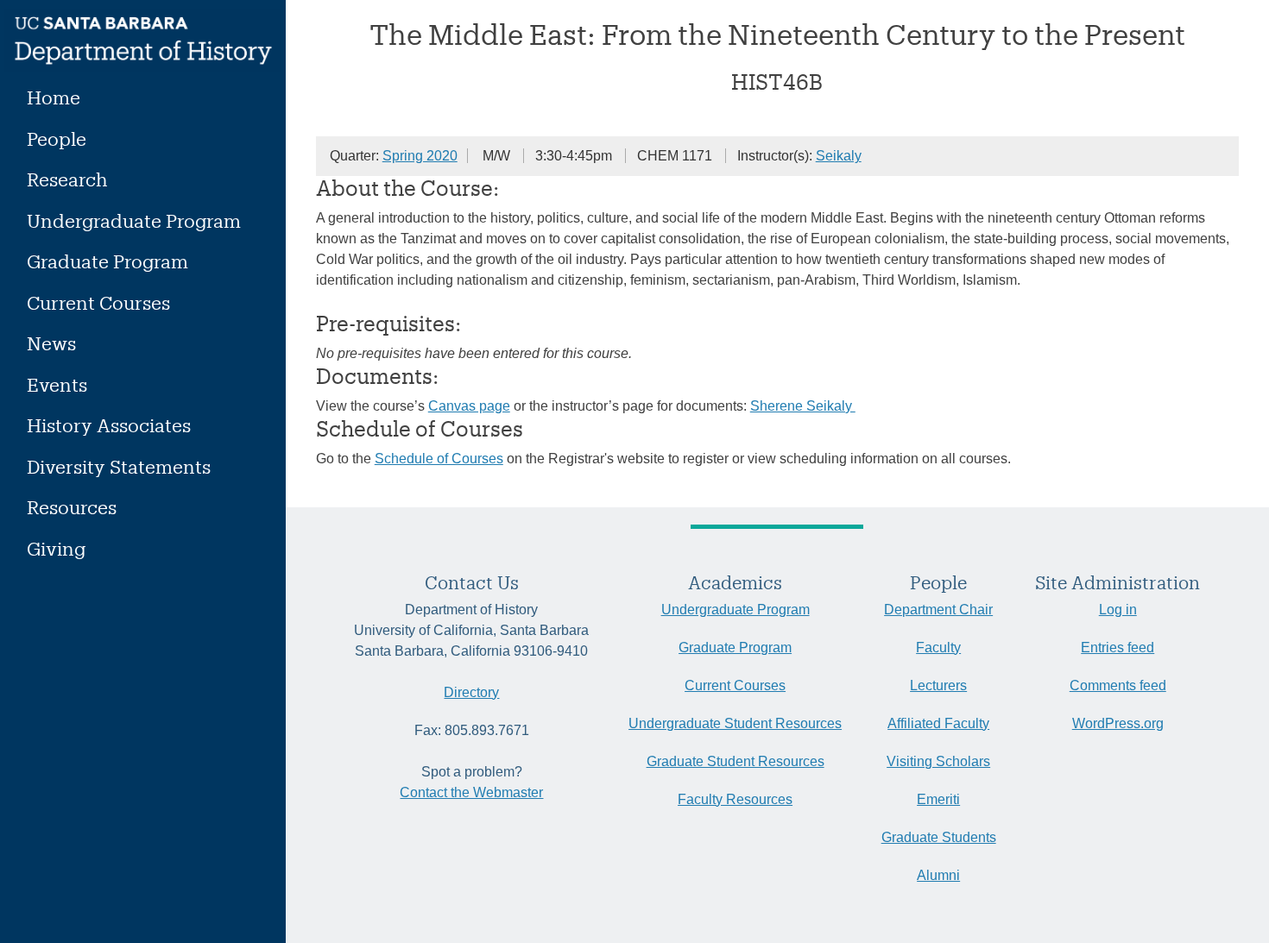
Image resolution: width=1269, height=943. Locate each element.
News (51, 343)
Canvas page (469, 406)
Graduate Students (938, 837)
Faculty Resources (735, 799)
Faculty (938, 647)
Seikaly (839, 155)
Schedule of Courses (439, 458)
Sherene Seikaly (802, 406)
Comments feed (1118, 685)
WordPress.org (1118, 723)
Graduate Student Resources (735, 761)
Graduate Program (107, 261)
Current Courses (98, 302)
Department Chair (938, 609)
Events (57, 384)
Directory (471, 692)
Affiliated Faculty (938, 723)
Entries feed (1117, 647)
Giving (56, 548)
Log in (1118, 609)
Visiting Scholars (938, 761)
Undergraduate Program (134, 220)
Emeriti (938, 799)
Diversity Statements (119, 466)
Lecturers (938, 685)
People (56, 138)
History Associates (109, 425)
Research (67, 179)
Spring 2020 (420, 155)
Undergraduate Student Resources (735, 723)
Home (53, 97)
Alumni (938, 875)
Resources (72, 507)
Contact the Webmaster (471, 792)
